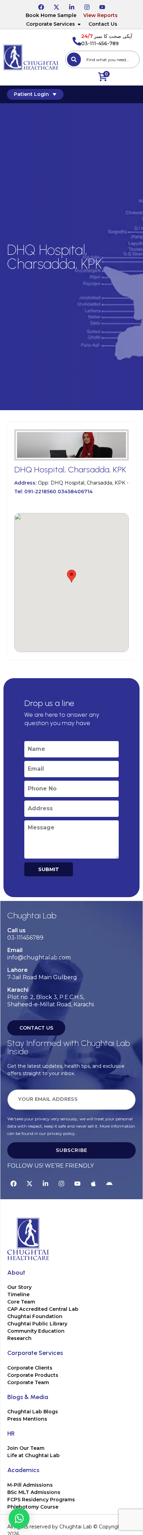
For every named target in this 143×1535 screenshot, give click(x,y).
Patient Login (31, 94)
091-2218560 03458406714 (58, 491)
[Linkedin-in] (71, 6)
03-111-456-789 (100, 43)
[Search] (74, 59)
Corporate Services (50, 24)
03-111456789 (25, 937)
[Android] (109, 1182)
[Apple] (93, 1182)
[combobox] (102, 59)
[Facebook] (41, 6)
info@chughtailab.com (39, 957)
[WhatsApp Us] (19, 1518)
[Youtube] (102, 6)
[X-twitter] (56, 6)
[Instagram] (87, 6)
